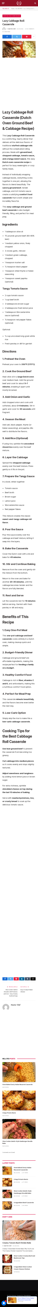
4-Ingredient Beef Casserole (24, 1203)
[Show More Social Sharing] (34, 37)
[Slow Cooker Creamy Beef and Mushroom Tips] (7, 1259)
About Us (20, 1299)
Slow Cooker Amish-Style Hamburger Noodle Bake (22, 1192)
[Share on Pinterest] (26, 37)
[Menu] (3, 3)
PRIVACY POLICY (20, 1302)
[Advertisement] (19, 83)
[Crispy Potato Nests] (19, 1100)
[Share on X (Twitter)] (17, 37)
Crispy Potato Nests (9, 1113)
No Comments (30, 29)
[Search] (35, 3)
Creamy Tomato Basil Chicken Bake (16, 1243)
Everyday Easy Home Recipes (11, 16)
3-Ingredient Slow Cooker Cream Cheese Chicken (23, 1268)
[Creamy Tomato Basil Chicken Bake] (19, 1230)
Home (12, 8)
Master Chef (12, 29)
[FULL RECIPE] (19, 3)
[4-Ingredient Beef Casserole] (7, 1205)
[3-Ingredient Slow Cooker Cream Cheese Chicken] (7, 1270)
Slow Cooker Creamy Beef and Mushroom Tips (24, 1257)
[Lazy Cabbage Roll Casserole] (19, 49)
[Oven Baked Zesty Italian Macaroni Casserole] (19, 1072)
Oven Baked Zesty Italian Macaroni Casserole (17, 1084)
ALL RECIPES (19, 8)
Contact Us (28, 1299)
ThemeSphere (27, 1295)
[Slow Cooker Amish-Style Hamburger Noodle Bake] (19, 1129)
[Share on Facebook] (7, 37)
